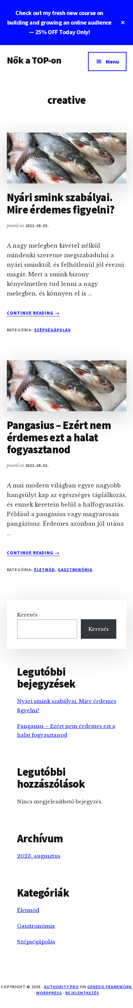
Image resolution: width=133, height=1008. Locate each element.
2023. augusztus (38, 856)
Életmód (44, 569)
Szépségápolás (52, 329)
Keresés (27, 614)
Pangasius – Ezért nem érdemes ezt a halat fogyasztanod (59, 437)
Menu (112, 61)
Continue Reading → (33, 313)
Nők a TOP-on (34, 60)
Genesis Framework (109, 986)
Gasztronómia (75, 569)
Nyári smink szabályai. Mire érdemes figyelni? (61, 203)
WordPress (49, 992)
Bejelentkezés (82, 992)
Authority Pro (61, 986)
